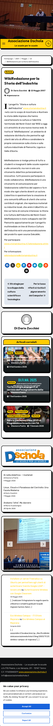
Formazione (21, 412)
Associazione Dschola (25, 41)
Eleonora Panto (18, 363)
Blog (10, 353)
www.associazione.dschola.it (33, 672)
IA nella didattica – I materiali (18, 475)
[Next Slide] (43, 544)
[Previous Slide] (10, 544)
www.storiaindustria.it (34, 108)
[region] (26, 704)
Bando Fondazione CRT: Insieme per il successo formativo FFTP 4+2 (26, 359)
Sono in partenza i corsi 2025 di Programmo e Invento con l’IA (24, 422)
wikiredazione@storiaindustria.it (20, 255)
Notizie (9, 72)
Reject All (26, 720)
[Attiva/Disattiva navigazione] (4, 43)
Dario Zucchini (20, 91)
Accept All (26, 706)
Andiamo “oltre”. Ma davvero (17, 503)
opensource (13, 95)
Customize (26, 713)
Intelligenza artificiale (18, 416)
